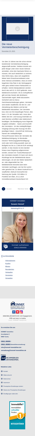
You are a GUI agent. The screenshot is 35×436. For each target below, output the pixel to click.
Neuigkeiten (9, 269)
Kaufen (7, 263)
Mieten (7, 266)
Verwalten (9, 278)
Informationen (10, 260)
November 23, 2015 (8, 51)
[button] (12, 386)
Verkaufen (9, 272)
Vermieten (9, 275)
